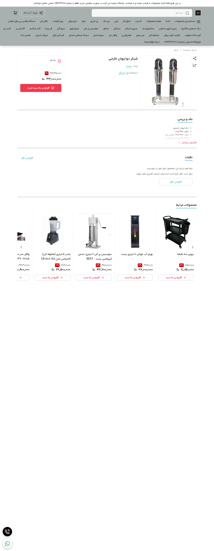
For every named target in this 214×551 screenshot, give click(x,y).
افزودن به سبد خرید (38, 88)
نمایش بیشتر (189, 142)
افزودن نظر (27, 158)
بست (129, 66)
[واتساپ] (7, 543)
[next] (21, 247)
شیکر (176, 50)
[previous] (193, 247)
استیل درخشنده (190, 50)
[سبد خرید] (15, 13)
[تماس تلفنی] (7, 531)
